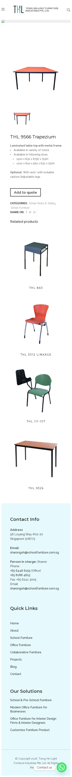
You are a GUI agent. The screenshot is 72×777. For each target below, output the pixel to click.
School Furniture (20, 207)
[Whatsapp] (62, 767)
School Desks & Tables (42, 203)
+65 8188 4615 (20, 575)
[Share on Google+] (35, 212)
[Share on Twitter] (30, 212)
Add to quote (25, 192)
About (14, 630)
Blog (13, 666)
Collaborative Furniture (25, 652)
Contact (15, 674)
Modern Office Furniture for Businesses (28, 709)
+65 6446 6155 (20, 570)
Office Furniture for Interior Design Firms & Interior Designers (33, 721)
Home (14, 623)
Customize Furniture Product (30, 730)
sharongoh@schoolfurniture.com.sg (34, 552)
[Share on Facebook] (26, 212)
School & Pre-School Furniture (31, 700)
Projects (16, 659)
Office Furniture (20, 645)
